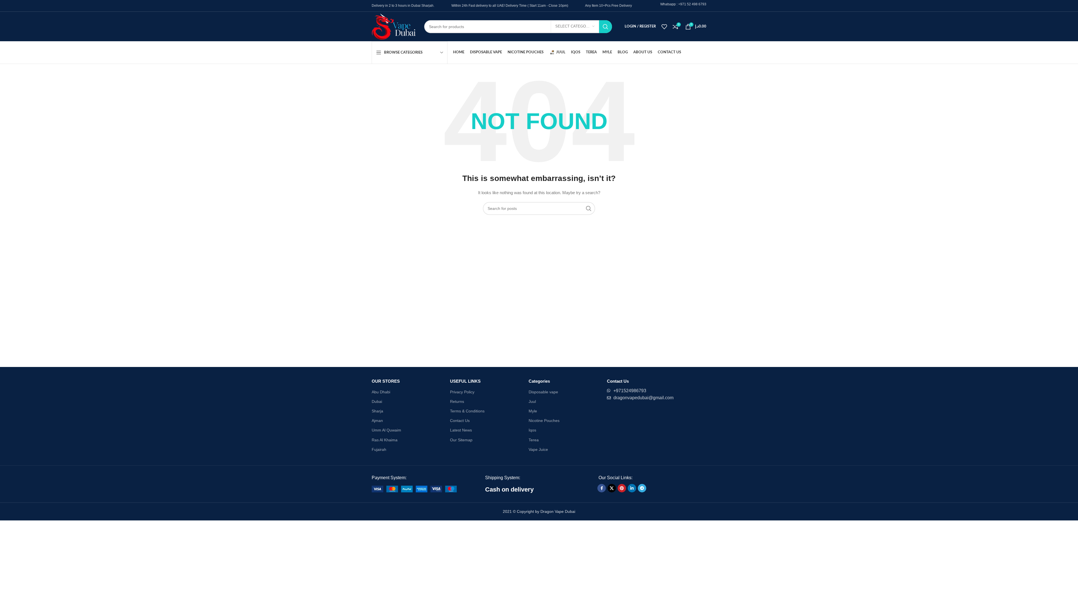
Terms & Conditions (467, 411)
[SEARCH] (605, 26)
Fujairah (379, 449)
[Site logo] (394, 26)
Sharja (377, 411)
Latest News (461, 430)
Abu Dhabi (381, 392)
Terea (534, 440)
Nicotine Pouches (544, 420)
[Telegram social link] (642, 488)
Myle (533, 411)
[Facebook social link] (601, 488)
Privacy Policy (462, 392)
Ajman (377, 420)
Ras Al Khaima (385, 440)
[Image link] (414, 488)
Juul (532, 401)
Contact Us (460, 420)
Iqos (532, 430)
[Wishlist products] (664, 26)
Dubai (377, 401)
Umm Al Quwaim (386, 430)
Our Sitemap (461, 440)
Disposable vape (543, 392)
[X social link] (611, 488)
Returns (457, 401)
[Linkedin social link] (632, 488)
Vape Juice (538, 449)
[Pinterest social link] (622, 488)
